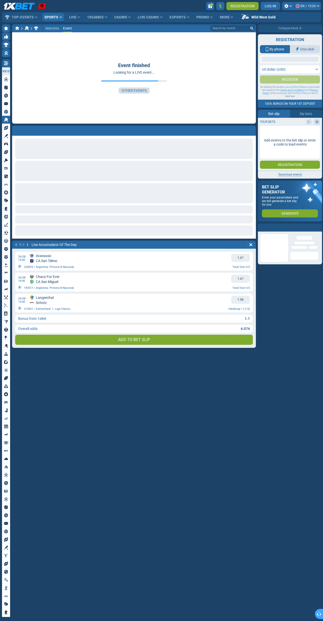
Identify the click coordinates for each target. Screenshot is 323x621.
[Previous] (16, 245)
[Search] (252, 28)
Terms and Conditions (292, 140)
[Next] (27, 245)
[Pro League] (36, 28)
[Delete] (251, 245)
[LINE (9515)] (17, 28)
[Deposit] (220, 6)
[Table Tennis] (27, 28)
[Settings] (288, 6)
